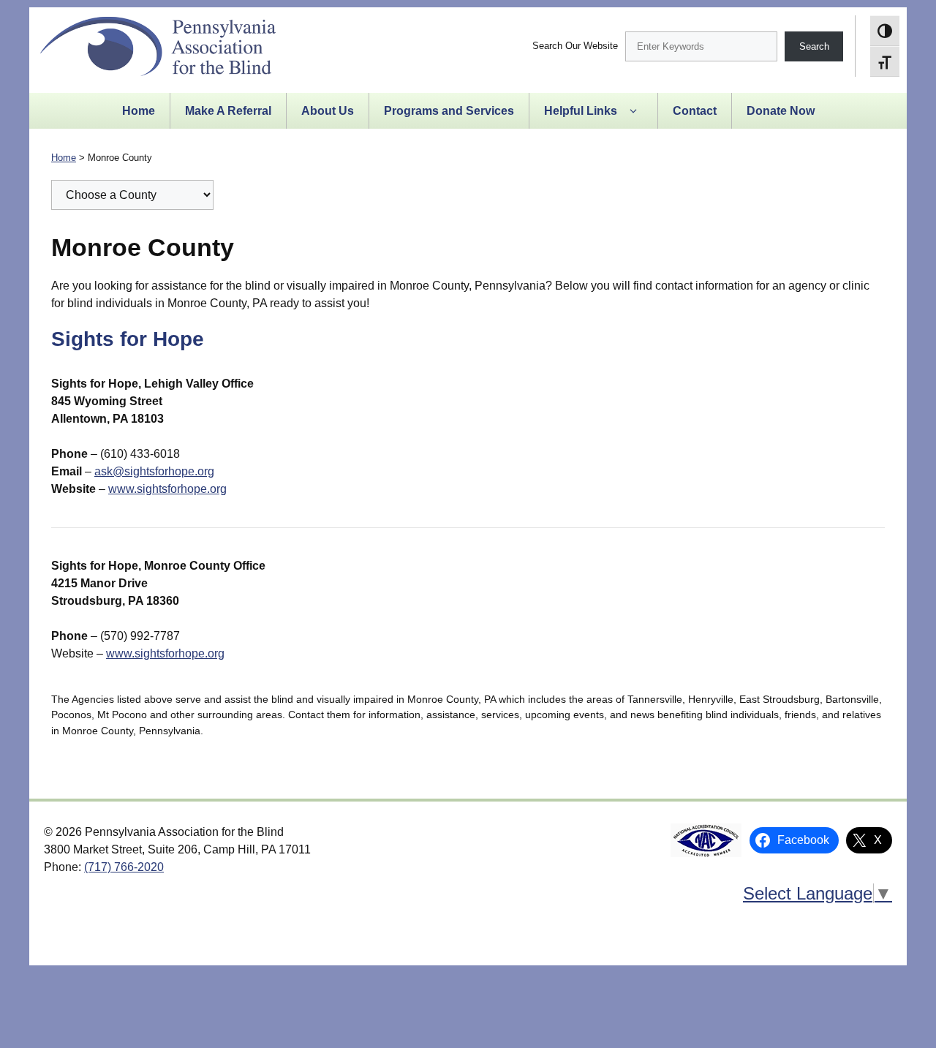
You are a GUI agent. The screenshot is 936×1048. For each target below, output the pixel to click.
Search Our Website (575, 45)
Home (138, 111)
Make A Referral (228, 111)
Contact (695, 111)
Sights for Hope (127, 339)
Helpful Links (580, 111)
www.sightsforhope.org (167, 489)
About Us (327, 111)
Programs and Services (449, 111)
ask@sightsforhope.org (154, 471)
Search (814, 46)
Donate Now (781, 111)
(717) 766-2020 (124, 867)
